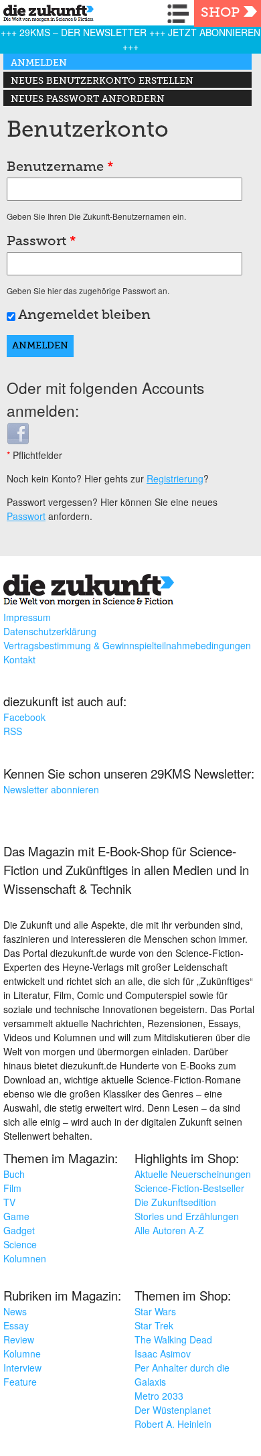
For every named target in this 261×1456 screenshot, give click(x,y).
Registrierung (175, 478)
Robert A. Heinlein (173, 1424)
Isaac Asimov (163, 1353)
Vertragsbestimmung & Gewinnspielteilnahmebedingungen (127, 645)
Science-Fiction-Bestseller (189, 1188)
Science (20, 1244)
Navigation (180, 13)
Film (12, 1188)
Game (16, 1216)
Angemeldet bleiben (84, 315)
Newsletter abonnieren (51, 789)
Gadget (19, 1230)
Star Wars (155, 1311)
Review (18, 1339)
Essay (16, 1325)
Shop (220, 13)
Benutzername (60, 167)
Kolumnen (24, 1258)
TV (9, 1202)
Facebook (24, 717)
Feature (20, 1381)
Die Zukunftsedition (175, 1202)
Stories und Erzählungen (187, 1216)
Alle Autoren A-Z (169, 1230)
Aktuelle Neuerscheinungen (193, 1174)
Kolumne (22, 1353)
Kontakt (19, 659)
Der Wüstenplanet (173, 1409)
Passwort (41, 242)
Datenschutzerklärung (49, 631)
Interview (22, 1367)
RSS (12, 731)
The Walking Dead (173, 1339)
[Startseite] (45, 15)
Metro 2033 (159, 1395)
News (15, 1311)
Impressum (27, 617)
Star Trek (154, 1325)
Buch (14, 1174)
